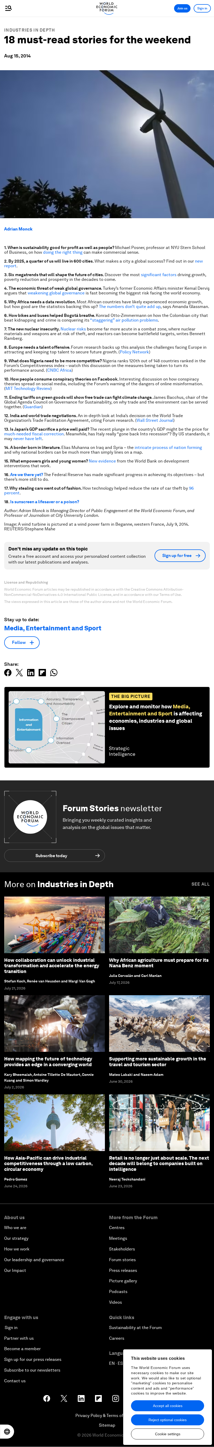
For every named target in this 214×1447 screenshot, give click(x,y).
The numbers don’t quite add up (129, 306)
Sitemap (107, 1425)
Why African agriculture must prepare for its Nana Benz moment (159, 963)
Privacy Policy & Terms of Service (107, 1415)
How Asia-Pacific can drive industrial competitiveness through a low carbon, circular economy (48, 1163)
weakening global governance (56, 292)
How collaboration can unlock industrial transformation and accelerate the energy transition (51, 965)
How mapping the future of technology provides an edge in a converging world (48, 1061)
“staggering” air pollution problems (124, 320)
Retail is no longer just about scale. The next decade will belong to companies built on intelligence (159, 1163)
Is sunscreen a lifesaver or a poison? (44, 501)
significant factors (158, 274)
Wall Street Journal (154, 420)
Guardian (32, 406)
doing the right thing (62, 252)
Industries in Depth (29, 30)
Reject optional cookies (167, 1420)
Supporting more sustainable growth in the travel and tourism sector (157, 1061)
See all (201, 884)
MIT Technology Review (27, 388)
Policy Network (134, 351)
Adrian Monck (18, 229)
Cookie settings (167, 1434)
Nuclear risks (73, 329)
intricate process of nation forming (168, 447)
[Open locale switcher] (7, 1431)
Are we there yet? (26, 474)
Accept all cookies (167, 1406)
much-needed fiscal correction (34, 433)
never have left (27, 438)
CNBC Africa (59, 370)
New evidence (102, 461)
